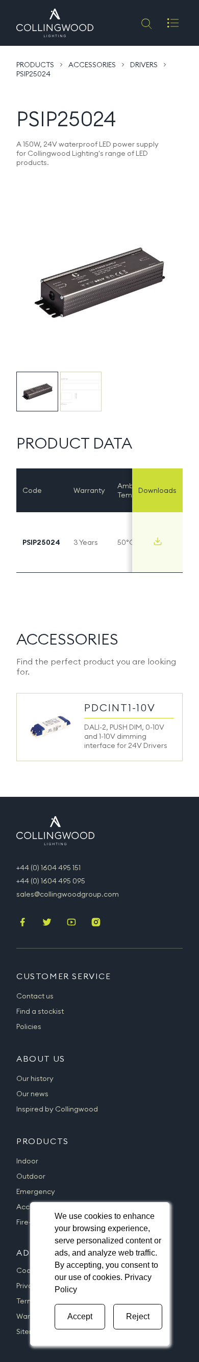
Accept (79, 1316)
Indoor (27, 1160)
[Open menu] (173, 22)
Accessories (92, 64)
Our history (35, 1078)
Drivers (144, 64)
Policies (28, 1026)
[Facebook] (22, 923)
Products (35, 64)
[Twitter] (47, 923)
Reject (138, 1316)
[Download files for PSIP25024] (157, 541)
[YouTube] (71, 923)
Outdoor (30, 1176)
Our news (32, 1093)
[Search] (145, 23)
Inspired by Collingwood (57, 1109)
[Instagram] (96, 923)
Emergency (35, 1191)
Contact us (35, 995)
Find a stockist (40, 1011)
